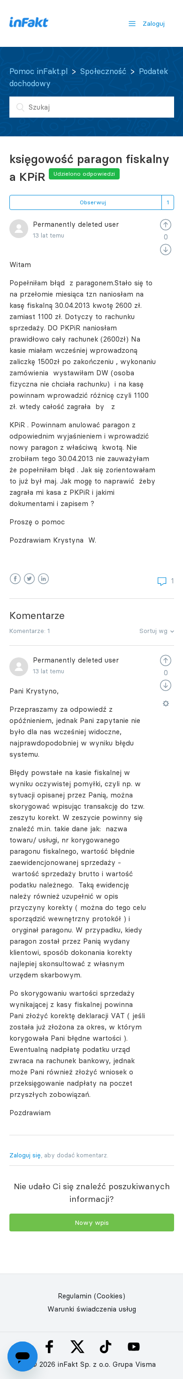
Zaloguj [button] (154, 23)
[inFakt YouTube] (134, 1347)
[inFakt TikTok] (106, 1347)
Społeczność (103, 71)
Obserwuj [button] (93, 202)
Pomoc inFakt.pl (38, 71)
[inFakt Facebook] (49, 1347)
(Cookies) (109, 1295)
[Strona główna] (28, 24)
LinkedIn (43, 579)
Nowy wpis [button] (92, 1222)
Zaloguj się (25, 1155)
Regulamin (75, 1295)
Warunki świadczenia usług (91, 1308)
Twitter (29, 579)
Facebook (15, 579)
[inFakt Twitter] (77, 1347)
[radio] (165, 224)
